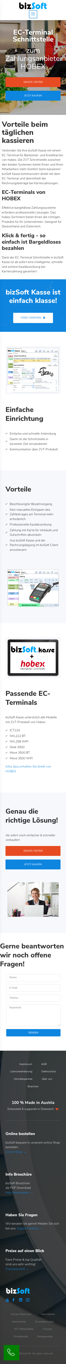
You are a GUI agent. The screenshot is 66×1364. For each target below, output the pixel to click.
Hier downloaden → (19, 1192)
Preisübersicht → (17, 1269)
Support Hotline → (30, 1228)
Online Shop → (16, 1152)
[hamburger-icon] (33, 14)
